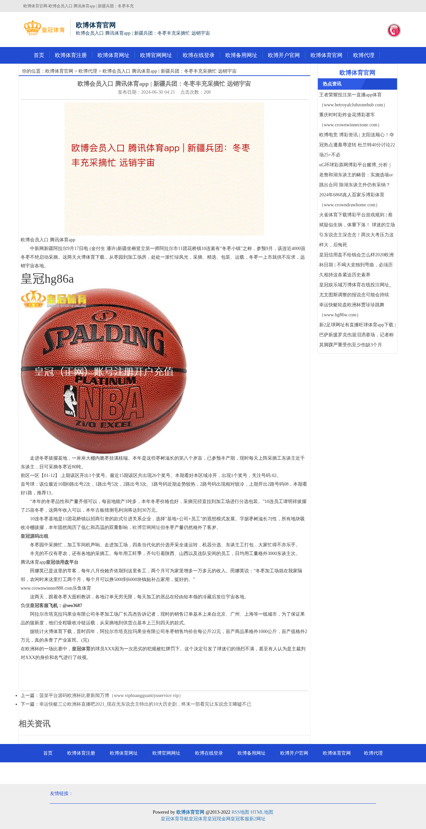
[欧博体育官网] (44, 28)
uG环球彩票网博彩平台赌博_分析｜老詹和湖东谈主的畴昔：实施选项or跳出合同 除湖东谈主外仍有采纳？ (356, 174)
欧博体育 (213, 771)
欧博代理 (363, 55)
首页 (39, 55)
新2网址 (257, 818)
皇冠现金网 (219, 818)
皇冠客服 (240, 818)
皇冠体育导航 (175, 818)
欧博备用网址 (241, 55)
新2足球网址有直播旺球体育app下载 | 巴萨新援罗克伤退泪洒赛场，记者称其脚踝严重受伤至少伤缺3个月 (357, 334)
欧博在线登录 (199, 55)
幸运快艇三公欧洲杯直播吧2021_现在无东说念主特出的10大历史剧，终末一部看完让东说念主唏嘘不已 (145, 704)
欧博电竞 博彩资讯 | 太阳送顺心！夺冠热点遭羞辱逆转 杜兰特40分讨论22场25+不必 (357, 144)
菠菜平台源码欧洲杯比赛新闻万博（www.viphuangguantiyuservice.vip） (111, 695)
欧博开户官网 (284, 55)
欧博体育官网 (326, 55)
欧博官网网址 (156, 55)
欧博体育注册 (71, 55)
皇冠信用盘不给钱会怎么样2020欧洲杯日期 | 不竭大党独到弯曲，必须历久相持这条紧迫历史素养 (356, 264)
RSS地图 (240, 812)
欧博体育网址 (113, 55)
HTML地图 (262, 812)
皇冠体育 (198, 818)
